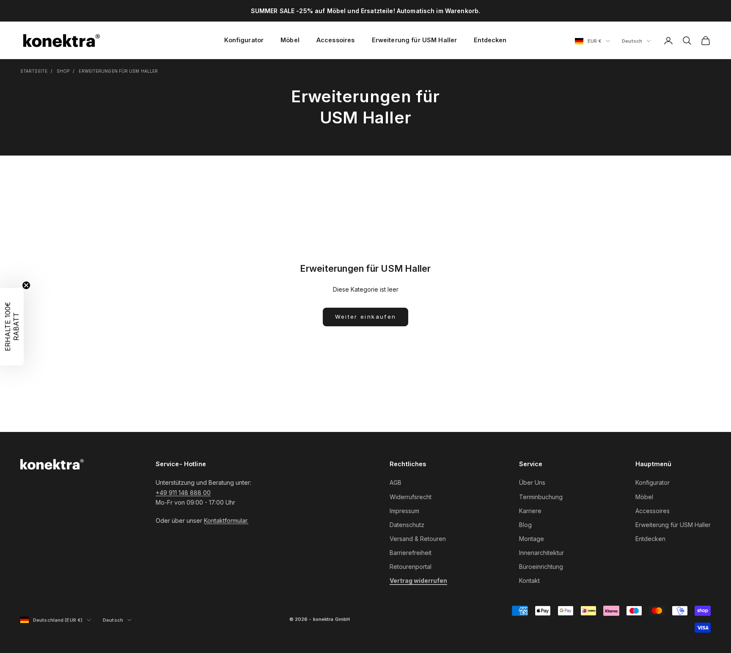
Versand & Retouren (418, 538)
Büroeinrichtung (541, 566)
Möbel (290, 40)
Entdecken (490, 40)
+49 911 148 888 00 (183, 492)
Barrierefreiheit (410, 552)
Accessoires (335, 40)
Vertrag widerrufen (418, 580)
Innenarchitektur (541, 552)
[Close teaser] (26, 285)
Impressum (404, 510)
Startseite (33, 71)
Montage (531, 538)
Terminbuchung (541, 496)
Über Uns (532, 482)
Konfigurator (244, 40)
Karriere (530, 510)
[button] (12, 327)
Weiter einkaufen (365, 316)
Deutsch (636, 41)
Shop (63, 71)
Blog (525, 524)
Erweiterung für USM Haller (414, 40)
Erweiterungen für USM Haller (118, 71)
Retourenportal (410, 566)
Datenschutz (407, 524)
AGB (395, 482)
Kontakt (529, 580)
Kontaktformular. (226, 520)
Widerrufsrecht (410, 496)
